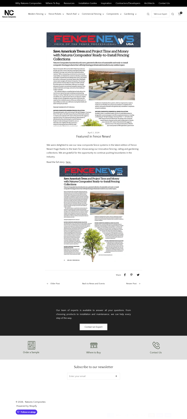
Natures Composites (35, 402)
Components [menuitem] (113, 14)
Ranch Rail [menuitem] (72, 14)
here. (68, 162)
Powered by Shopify (26, 406)
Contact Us (164, 3)
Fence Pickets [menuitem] (55, 14)
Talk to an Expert (160, 14)
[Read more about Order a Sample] (31, 345)
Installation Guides (88, 3)
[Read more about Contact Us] (156, 345)
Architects (149, 3)
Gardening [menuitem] (129, 14)
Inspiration (106, 3)
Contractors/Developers (128, 3)
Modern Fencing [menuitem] (35, 14)
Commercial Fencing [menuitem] (91, 14)
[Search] (148, 14)
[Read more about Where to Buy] (93, 345)
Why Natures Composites (28, 3)
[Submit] (116, 376)
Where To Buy (53, 3)
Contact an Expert (93, 327)
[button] (179, 14)
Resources (69, 3)
